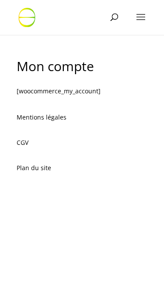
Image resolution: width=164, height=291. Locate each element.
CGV (22, 142)
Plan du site (34, 168)
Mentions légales (41, 117)
